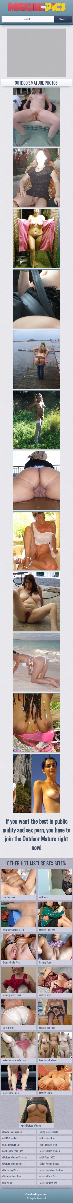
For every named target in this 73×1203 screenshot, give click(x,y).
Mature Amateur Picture (51, 1170)
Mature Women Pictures (15, 1157)
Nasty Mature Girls (49, 1132)
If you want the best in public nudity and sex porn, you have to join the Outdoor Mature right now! (36, 834)
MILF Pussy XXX (47, 1157)
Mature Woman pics (13, 1163)
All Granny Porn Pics (13, 1151)
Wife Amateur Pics (12, 1176)
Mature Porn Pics (48, 1176)
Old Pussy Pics (10, 1170)
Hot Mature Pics (47, 1138)
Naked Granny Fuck (12, 1132)
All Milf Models (10, 1138)
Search (62, 19)
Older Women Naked (49, 1163)
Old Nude (7, 1183)
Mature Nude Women (50, 1151)
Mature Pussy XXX (48, 1183)
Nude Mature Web (48, 1145)
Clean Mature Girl (11, 1145)
